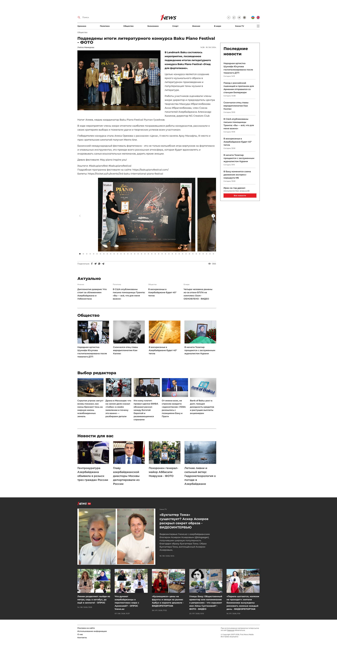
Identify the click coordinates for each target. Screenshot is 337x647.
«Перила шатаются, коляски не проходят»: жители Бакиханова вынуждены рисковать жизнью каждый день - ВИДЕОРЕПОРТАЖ (243, 602)
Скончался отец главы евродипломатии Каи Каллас (125, 350)
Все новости (240, 195)
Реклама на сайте (86, 628)
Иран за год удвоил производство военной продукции (236, 191)
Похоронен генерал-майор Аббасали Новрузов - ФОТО (163, 472)
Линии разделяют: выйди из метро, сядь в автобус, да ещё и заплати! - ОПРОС (93, 599)
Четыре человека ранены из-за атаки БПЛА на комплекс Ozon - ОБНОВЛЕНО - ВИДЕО (198, 294)
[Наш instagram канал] (244, 17)
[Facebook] (92, 263)
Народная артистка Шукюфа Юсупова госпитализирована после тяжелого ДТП (92, 352)
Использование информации (92, 631)
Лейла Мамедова (85, 47)
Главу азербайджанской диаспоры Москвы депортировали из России (126, 475)
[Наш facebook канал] (234, 17)
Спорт (175, 26)
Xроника (81, 26)
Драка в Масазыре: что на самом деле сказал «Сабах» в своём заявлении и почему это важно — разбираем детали (118, 408)
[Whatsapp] (99, 263)
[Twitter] (95, 263)
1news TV (239, 26)
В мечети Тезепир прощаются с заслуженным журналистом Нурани (199, 350)
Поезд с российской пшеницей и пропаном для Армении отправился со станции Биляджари (239, 88)
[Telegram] (103, 263)
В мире (217, 26)
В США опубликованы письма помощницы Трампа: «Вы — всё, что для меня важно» (129, 294)
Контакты (82, 637)
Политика (105, 26)
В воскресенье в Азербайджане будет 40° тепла (162, 292)
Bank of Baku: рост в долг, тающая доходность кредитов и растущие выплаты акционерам (202, 406)
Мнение (196, 26)
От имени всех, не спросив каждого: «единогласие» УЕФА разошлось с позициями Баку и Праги (174, 408)
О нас (80, 634)
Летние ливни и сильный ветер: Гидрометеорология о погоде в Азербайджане (200, 475)
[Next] (213, 216)
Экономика (152, 26)
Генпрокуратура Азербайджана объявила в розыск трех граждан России (92, 473)
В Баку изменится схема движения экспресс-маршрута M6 (237, 174)
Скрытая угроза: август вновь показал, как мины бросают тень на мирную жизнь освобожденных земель (90, 408)
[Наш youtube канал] (228, 17)
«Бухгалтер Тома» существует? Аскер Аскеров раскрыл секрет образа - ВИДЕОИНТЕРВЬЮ (184, 521)
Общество (128, 26)
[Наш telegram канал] (239, 17)
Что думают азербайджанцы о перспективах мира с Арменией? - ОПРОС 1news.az (127, 602)
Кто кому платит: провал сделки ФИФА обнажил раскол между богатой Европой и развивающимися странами (146, 410)
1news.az (230, 630)
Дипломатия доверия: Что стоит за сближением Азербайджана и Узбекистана (92, 294)
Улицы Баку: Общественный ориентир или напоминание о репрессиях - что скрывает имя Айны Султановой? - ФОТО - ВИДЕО (205, 602)
